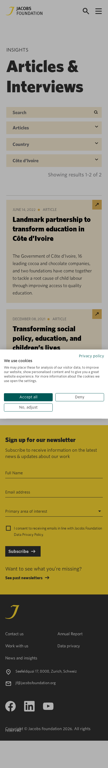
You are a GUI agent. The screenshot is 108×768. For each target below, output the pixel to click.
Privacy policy (91, 356)
